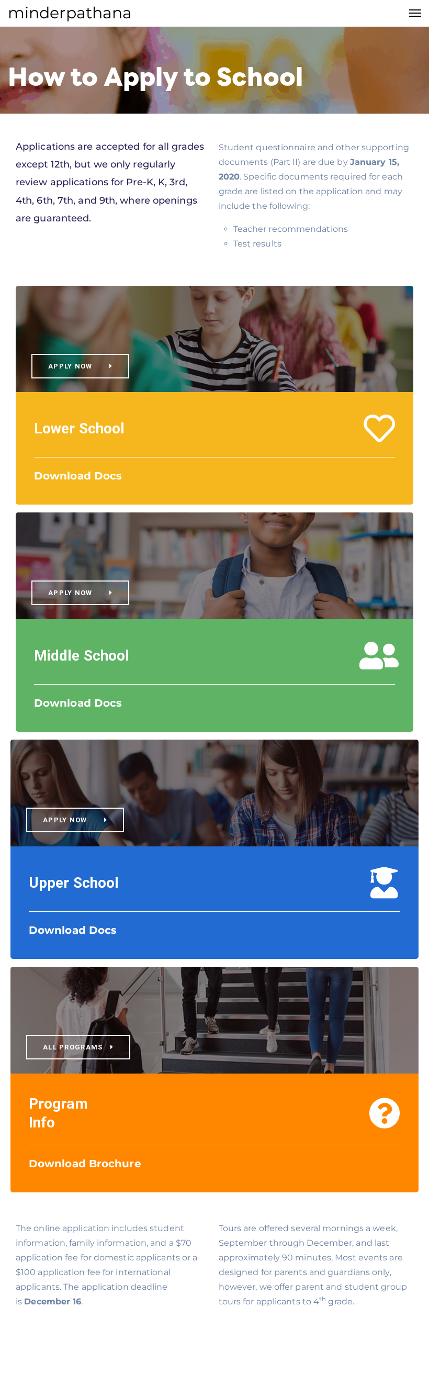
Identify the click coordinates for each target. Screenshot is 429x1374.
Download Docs (78, 476)
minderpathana (70, 13)
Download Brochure (85, 1163)
